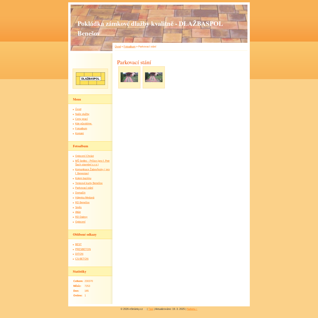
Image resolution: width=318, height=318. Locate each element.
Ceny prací (81, 118)
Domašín (80, 192)
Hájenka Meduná (84, 197)
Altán (78, 212)
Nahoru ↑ (192, 309)
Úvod (118, 46)
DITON (79, 253)
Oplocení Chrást (84, 155)
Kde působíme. (83, 123)
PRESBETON (83, 249)
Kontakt (79, 133)
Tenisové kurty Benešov (89, 183)
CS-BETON (81, 258)
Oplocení (80, 221)
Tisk (150, 309)
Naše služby (82, 114)
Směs (78, 207)
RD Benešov (82, 202)
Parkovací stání (84, 187)
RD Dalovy (81, 216)
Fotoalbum (129, 46)
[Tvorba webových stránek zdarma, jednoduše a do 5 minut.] (145, 309)
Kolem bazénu (83, 178)
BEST (78, 244)
